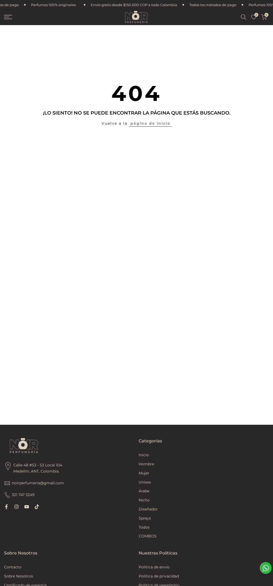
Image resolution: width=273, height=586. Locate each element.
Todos (144, 527)
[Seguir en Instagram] (16, 507)
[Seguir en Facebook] (6, 507)
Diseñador (148, 509)
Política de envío (154, 567)
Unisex (145, 482)
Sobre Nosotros (18, 576)
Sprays (145, 518)
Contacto (12, 567)
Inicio (144, 455)
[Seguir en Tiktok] (36, 507)
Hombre (146, 464)
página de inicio (150, 123)
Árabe (144, 491)
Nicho (144, 500)
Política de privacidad (159, 576)
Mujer (144, 473)
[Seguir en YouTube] (26, 507)
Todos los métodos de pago (208, 5)
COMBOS (147, 536)
